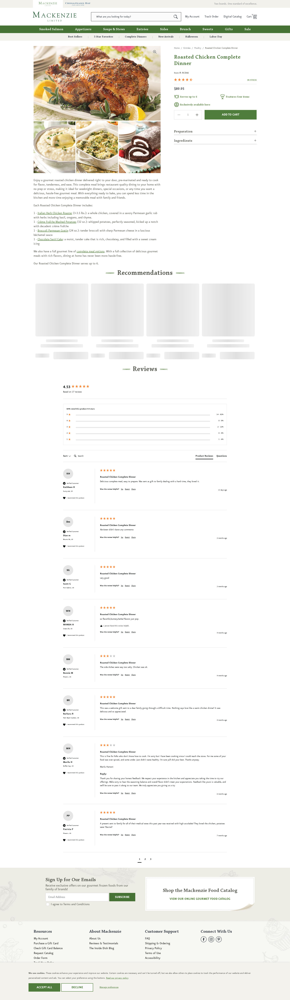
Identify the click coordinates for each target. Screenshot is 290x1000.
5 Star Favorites (103, 36)
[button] (250, 16)
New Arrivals (166, 36)
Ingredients (183, 141)
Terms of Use (153, 953)
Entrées (142, 29)
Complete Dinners (136, 36)
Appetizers (83, 29)
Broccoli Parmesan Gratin (53, 230)
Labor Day (216, 36)
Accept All (44, 987)
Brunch (185, 29)
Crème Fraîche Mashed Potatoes (57, 222)
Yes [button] (122, 489)
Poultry (197, 48)
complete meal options (91, 251)
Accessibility (152, 958)
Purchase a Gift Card (46, 943)
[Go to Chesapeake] (78, 4)
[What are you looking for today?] (176, 16)
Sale (248, 29)
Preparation (183, 131)
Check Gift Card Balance (48, 948)
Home (177, 48)
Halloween (191, 36)
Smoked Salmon (51, 29)
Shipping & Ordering (157, 943)
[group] (80, 387)
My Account (41, 938)
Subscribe (122, 897)
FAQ (147, 938)
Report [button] (127, 489)
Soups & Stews (114, 29)
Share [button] (133, 489)
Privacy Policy (153, 948)
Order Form (40, 958)
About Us (95, 938)
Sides (164, 29)
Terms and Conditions (76, 904)
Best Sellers (75, 36)
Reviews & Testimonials (103, 943)
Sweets (208, 29)
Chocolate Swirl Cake (50, 239)
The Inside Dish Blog (101, 948)
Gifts (229, 29)
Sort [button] (65, 456)
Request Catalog (43, 953)
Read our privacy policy (117, 978)
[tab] (204, 456)
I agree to (70, 904)
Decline (77, 987)
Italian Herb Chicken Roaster (55, 213)
